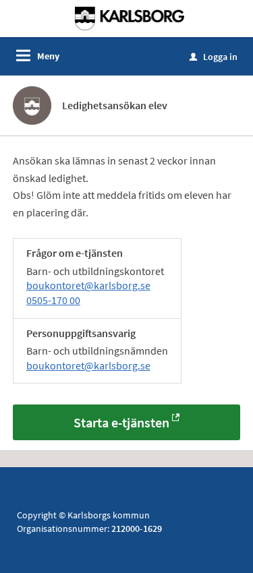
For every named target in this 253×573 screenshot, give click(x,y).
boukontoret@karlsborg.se (88, 285)
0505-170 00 (53, 300)
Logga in (213, 57)
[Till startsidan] (130, 17)
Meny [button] (48, 56)
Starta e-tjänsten (121, 422)
